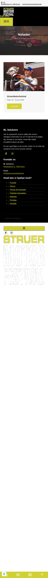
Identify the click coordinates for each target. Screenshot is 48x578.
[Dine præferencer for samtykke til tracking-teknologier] (4, 574)
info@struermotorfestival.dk (31, 4)
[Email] (18, 575)
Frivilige (13, 200)
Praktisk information (18, 193)
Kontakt (13, 203)
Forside (13, 183)
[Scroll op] (42, 575)
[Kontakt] (30, 575)
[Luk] (24, 228)
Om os (12, 186)
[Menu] (6, 22)
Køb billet (5, 16)
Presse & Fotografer (18, 190)
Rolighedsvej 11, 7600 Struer (10, 4)
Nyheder (13, 196)
